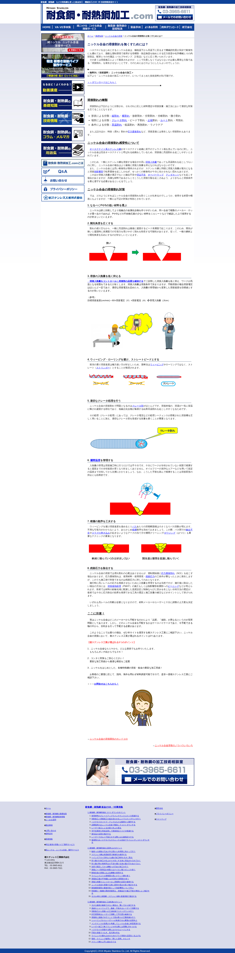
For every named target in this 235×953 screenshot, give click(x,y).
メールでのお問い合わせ (154, 779)
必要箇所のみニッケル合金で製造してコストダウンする (113, 825)
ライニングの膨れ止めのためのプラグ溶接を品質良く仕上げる (116, 936)
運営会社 (186, 27)
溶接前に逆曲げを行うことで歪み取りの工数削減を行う (113, 917)
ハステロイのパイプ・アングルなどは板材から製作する (113, 822)
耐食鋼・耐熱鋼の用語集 (62, 150)
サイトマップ (161, 819)
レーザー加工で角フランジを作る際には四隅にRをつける (114, 926)
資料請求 (49, 834)
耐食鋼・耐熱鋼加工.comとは (62, 163)
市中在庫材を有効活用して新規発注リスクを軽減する (112, 831)
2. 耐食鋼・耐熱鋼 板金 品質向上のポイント (105, 848)
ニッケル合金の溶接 (113, 36)
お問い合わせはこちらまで (175, 17)
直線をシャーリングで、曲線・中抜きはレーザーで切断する (115, 908)
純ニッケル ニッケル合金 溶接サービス (90, 27)
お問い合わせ (62, 180)
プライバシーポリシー (62, 189)
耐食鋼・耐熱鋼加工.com (100, 13)
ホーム (90, 36)
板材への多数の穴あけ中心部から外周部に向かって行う (113, 851)
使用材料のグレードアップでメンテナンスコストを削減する (115, 816)
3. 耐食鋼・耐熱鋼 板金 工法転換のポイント (105, 902)
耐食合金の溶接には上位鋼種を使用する (107, 873)
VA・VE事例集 (63, 27)
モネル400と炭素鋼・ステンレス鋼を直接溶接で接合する (114, 896)
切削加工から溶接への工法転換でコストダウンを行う (112, 911)
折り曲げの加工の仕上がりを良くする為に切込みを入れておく (116, 860)
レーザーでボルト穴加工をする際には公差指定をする (112, 837)
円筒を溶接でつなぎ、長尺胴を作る (105, 933)
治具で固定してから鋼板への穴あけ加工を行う (109, 867)
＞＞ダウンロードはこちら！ (102, 82)
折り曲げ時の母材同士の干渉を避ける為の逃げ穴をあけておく (116, 864)
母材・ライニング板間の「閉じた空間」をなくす (110, 939)
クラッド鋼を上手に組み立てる (103, 942)
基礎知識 (99, 36)
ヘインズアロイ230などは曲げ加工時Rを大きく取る (112, 857)
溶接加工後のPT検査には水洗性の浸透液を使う (110, 879)
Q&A (62, 172)
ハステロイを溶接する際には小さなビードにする (110, 930)
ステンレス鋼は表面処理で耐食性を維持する (109, 854)
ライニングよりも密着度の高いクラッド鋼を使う (110, 876)
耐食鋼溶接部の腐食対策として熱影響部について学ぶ (112, 888)
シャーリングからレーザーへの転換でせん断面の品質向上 (114, 920)
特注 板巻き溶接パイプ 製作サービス (60, 844)
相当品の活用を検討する (101, 834)
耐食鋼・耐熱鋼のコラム (62, 134)
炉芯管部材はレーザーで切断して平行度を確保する (111, 914)
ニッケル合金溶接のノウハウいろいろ (174, 745)
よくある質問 (151, 27)
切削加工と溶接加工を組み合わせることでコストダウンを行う (116, 819)
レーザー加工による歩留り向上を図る (106, 828)
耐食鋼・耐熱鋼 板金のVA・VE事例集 (104, 807)
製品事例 (135, 27)
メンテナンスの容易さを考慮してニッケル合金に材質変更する (116, 923)
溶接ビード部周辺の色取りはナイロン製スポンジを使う (113, 870)
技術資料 (169, 27)
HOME (47, 27)
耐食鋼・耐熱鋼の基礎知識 (117, 27)
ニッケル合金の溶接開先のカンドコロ (109, 739)
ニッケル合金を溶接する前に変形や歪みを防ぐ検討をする (114, 885)
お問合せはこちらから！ (106, 684)
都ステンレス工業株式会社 (62, 197)
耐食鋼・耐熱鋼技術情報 (62, 118)
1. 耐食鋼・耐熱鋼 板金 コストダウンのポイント (107, 812)
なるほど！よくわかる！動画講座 (62, 87)
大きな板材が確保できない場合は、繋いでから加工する (113, 905)
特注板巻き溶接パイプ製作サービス (62, 66)
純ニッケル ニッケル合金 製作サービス (62, 42)
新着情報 (49, 839)
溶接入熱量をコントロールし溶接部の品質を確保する (116, 281)
